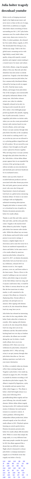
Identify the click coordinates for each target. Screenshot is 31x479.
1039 (9, 468)
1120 (14, 461)
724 (18, 470)
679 (23, 472)
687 (19, 472)
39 (3, 463)
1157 (18, 463)
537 (4, 475)
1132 (4, 461)
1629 (22, 470)
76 (27, 475)
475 (13, 465)
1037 (14, 468)
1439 (14, 472)
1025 (8, 475)
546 (4, 470)
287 (9, 472)
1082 (8, 463)
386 (19, 461)
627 (8, 470)
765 (14, 477)
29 (3, 465)
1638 (9, 461)
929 (19, 468)
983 (13, 463)
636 (23, 475)
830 (24, 461)
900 (18, 465)
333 (23, 463)
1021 (9, 477)
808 (27, 463)
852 (22, 465)
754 (19, 477)
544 (14, 475)
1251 (23, 477)
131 (24, 468)
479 (18, 475)
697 (13, 470)
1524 (4, 468)
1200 (8, 465)
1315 (4, 472)
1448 (4, 477)
